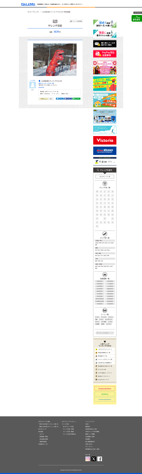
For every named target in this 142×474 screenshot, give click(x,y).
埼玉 (96, 250)
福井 (105, 255)
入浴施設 (97, 324)
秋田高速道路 (99, 286)
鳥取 (102, 266)
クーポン (97, 317)
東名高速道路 (99, 296)
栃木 (99, 250)
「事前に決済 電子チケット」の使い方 (48, 426)
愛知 (99, 261)
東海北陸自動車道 (99, 298)
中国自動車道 (99, 303)
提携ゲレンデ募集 (90, 434)
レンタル (110, 321)
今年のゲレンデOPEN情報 (92, 431)
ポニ (32, 90)
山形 (109, 243)
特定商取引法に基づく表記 (92, 449)
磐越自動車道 (110, 288)
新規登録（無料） (44, 436)
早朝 (96, 319)
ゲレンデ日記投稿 (77, 21)
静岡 (96, 261)
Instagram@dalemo (104, 389)
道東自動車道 (99, 281)
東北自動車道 (99, 288)
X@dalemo (104, 394)
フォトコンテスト (90, 421)
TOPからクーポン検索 (44, 421)
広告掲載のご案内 (90, 436)
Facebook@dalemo (105, 399)
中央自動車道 (99, 293)
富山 (99, 255)
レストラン (108, 324)
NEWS (87, 424)
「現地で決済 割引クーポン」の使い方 (48, 424)
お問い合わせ (88, 444)
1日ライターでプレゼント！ (69, 421)
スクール (97, 321)
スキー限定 (103, 321)
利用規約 (87, 439)
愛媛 (96, 268)
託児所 (102, 324)
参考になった (44, 99)
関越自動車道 (99, 291)
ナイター (101, 319)
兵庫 (99, 266)
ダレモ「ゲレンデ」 (34, 12)
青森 (100, 243)
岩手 (103, 243)
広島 (111, 266)
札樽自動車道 (99, 283)
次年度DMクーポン (43, 444)
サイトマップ (88, 446)
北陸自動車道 (110, 296)
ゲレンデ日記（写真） (69, 429)
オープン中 (103, 317)
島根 (105, 266)
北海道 (96, 243)
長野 (108, 255)
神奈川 (108, 250)
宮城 (112, 243)
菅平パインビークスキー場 (46, 83)
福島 (96, 244)
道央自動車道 (110, 281)
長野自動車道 (110, 293)
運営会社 (87, 426)
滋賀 (96, 266)
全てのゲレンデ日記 (68, 426)
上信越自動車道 (110, 291)
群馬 (102, 250)
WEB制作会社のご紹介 (91, 429)
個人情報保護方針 (90, 441)
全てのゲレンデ (42, 429)
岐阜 (102, 261)
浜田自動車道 (110, 303)
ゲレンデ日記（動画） (69, 431)
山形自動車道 (110, 286)
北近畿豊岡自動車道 (99, 301)
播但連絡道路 (110, 301)
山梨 (105, 250)
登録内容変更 (43, 441)
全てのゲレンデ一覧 (105, 176)
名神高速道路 (110, 298)
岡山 (108, 266)
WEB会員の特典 (44, 439)
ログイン (42, 434)
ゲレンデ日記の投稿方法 (69, 434)
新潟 (96, 255)
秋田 (106, 243)
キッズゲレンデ (108, 319)
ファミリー (110, 317)
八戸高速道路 (110, 283)
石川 (102, 255)
